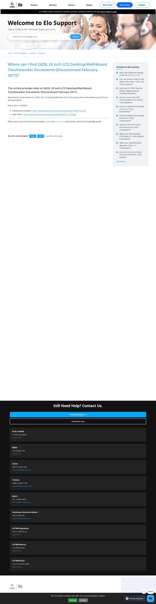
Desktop (42, 53)
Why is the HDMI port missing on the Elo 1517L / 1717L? (131, 73)
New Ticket (107, 5)
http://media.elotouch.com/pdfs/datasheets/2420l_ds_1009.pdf (49, 114)
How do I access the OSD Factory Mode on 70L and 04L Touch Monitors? (131, 100)
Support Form (16, 438)
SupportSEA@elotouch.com (21, 518)
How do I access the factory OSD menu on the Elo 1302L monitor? (130, 154)
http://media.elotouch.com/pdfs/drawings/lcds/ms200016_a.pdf (59, 110)
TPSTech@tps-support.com (21, 502)
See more (120, 161)
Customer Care (78, 421)
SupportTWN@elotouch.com (22, 486)
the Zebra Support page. (107, 12)
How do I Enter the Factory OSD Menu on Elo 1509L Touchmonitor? (130, 127)
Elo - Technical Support (18, 53)
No (41, 136)
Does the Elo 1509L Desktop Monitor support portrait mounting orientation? (130, 90)
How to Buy (125, 5)
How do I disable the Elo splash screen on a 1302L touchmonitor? (131, 109)
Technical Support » (78, 414)
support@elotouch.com (55, 121)
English (142, 5)
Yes (33, 136)
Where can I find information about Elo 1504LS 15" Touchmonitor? (130, 145)
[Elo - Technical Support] (17, 5)
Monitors (33, 53)
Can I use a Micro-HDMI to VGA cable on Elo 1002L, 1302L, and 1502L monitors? (131, 81)
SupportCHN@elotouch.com (21, 470)
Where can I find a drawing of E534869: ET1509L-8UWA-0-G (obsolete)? (132, 136)
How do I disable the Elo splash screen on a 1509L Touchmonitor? (131, 118)
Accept (72, 600)
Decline (83, 600)
